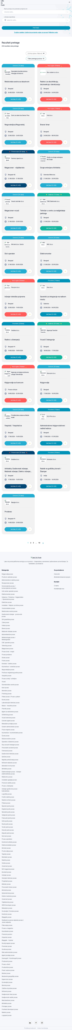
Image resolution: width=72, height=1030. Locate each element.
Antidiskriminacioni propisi (62, 577)
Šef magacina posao (8, 869)
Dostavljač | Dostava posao (10, 911)
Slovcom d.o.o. (51, 373)
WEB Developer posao (9, 905)
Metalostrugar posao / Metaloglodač (9, 638)
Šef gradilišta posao (8, 619)
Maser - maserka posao (9, 706)
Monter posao (6, 973)
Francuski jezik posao (8, 818)
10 (39, 543)
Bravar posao (6, 628)
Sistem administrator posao (10, 727)
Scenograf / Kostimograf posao (11, 958)
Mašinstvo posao (7, 777)
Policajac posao (7, 1006)
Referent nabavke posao (9, 763)
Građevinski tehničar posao (10, 754)
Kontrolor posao (7, 914)
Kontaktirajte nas (59, 589)
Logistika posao (7, 794)
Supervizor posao (7, 979)
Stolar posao (6, 657)
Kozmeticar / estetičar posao (11, 666)
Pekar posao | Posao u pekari (11, 697)
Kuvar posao (5, 700)
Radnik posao (6, 860)
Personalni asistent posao (10, 748)
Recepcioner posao (8, 583)
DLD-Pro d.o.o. (51, 416)
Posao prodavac (7, 654)
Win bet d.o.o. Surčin (17, 244)
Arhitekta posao (6, 769)
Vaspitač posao (6, 675)
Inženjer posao (6, 875)
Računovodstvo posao (8, 739)
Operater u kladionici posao (10, 742)
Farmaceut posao (7, 751)
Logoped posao (7, 1015)
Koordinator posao (7, 931)
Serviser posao (6, 836)
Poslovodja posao (7, 851)
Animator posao (6, 690)
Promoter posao (7, 946)
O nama (56, 586)
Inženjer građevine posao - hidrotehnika (10, 790)
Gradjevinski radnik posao (9, 997)
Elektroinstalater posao (9, 845)
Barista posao (6, 985)
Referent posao (6, 991)
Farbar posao (6, 625)
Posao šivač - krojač (8, 651)
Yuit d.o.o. (50, 115)
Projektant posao (7, 881)
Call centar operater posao (10, 591)
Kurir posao (5, 687)
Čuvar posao (5, 736)
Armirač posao (6, 848)
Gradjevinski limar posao (9, 994)
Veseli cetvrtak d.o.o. (17, 201)
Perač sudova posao (8, 970)
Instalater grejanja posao (9, 780)
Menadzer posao (7, 908)
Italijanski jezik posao (8, 815)
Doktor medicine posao (9, 896)
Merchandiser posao (8, 1000)
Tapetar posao (6, 854)
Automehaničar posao (8, 634)
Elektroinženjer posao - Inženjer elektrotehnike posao (11, 773)
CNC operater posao (8, 642)
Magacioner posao (7, 648)
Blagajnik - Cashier (7, 940)
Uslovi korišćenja (42, 1028)
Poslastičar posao (7, 967)
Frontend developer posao (10, 1009)
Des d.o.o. (50, 287)
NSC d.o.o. (50, 244)
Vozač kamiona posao (8, 718)
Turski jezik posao (7, 827)
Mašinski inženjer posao (9, 631)
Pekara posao (6, 803)
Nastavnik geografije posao (10, 976)
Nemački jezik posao (8, 812)
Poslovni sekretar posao (9, 577)
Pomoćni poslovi (7, 934)
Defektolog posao (7, 715)
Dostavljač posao (7, 982)
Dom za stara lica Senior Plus (20, 115)
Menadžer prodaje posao (9, 724)
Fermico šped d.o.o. (17, 158)
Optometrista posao (8, 893)
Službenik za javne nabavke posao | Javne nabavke (13, 921)
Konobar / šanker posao (9, 663)
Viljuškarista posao (7, 902)
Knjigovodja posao (7, 574)
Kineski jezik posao (8, 830)
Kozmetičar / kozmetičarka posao (12, 733)
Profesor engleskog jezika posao (12, 672)
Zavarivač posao (7, 866)
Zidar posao (5, 622)
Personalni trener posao (9, 887)
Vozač (4, 681)
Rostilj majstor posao (8, 943)
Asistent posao (6, 872)
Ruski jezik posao (7, 824)
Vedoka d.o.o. (15, 330)
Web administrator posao (9, 952)
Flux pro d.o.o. (15, 287)
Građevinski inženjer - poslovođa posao (12, 615)
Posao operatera (7, 839)
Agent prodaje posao (8, 955)
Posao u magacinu (7, 928)
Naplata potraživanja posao (10, 760)
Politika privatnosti (30, 1028)
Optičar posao (6, 757)
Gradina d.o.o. (15, 459)
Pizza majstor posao (8, 730)
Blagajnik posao (6, 917)
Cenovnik (57, 574)
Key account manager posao (10, 745)
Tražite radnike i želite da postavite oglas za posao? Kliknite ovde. (36, 32)
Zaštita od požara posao (9, 988)
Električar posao (7, 602)
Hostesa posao (6, 949)
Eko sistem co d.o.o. (53, 72)
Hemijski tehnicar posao (9, 878)
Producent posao (7, 961)
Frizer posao (6, 660)
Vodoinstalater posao (8, 608)
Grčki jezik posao (7, 821)
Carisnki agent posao (8, 721)
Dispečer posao (7, 937)
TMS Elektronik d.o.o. (53, 201)
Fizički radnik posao (8, 797)
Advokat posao (6, 890)
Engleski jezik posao (8, 809)
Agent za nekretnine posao (10, 712)
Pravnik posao (6, 709)
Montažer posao (7, 857)
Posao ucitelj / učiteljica (9, 678)
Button (4, 25)
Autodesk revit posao (8, 766)
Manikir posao (6, 1012)
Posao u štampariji (7, 786)
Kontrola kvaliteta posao (9, 842)
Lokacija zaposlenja (9, 17)
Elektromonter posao (8, 594)
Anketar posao (6, 884)
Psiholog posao (7, 693)
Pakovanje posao (7, 925)
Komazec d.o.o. (51, 459)
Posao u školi (6, 964)
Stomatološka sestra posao (10, 684)
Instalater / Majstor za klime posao (12, 605)
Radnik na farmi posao (8, 800)
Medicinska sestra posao (9, 611)
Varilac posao (6, 863)
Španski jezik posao (8, 806)
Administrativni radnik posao (10, 580)
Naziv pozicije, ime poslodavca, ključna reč (15, 9)
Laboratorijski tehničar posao (10, 703)
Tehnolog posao (7, 645)
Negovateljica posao (8, 669)
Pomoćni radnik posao (8, 783)
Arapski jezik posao (8, 833)
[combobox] (4, 12)
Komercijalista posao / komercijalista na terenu (9, 587)
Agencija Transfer (52, 330)
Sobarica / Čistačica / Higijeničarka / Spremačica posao (12, 598)
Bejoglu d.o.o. (15, 502)
